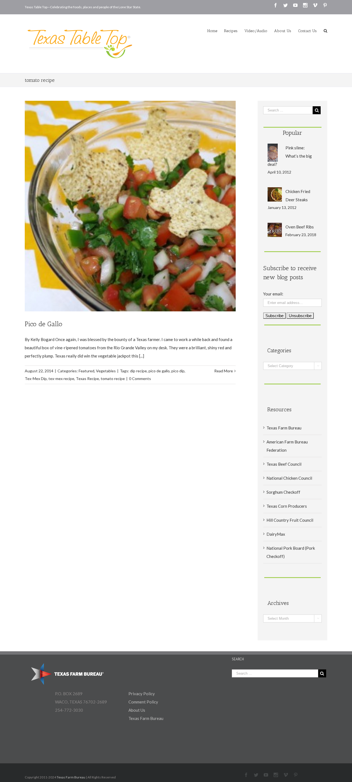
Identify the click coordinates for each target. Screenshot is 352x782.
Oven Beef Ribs (299, 226)
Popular (292, 132)
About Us (136, 710)
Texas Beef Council (283, 464)
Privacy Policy (141, 693)
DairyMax (275, 534)
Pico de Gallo (43, 324)
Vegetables (106, 370)
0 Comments (140, 378)
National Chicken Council (289, 478)
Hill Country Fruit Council (289, 520)
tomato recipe (113, 378)
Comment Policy (143, 701)
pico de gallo (159, 370)
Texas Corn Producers (286, 506)
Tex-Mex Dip (36, 378)
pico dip (178, 370)
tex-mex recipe (61, 378)
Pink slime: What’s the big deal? (290, 156)
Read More (223, 370)
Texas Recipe (87, 378)
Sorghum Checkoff (283, 492)
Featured (86, 370)
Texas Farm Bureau (283, 427)
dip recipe (138, 370)
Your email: (273, 293)
